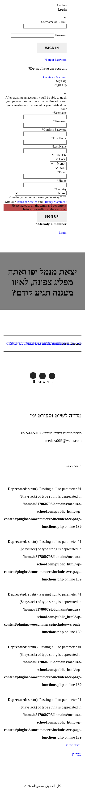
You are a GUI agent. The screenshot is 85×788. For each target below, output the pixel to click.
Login (63, 232)
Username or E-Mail (54, 22)
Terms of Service (26, 202)
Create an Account (55, 77)
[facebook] (68, 6)
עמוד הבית (73, 745)
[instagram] (77, 6)
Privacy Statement (55, 202)
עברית (76, 754)
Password (61, 35)
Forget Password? (55, 59)
